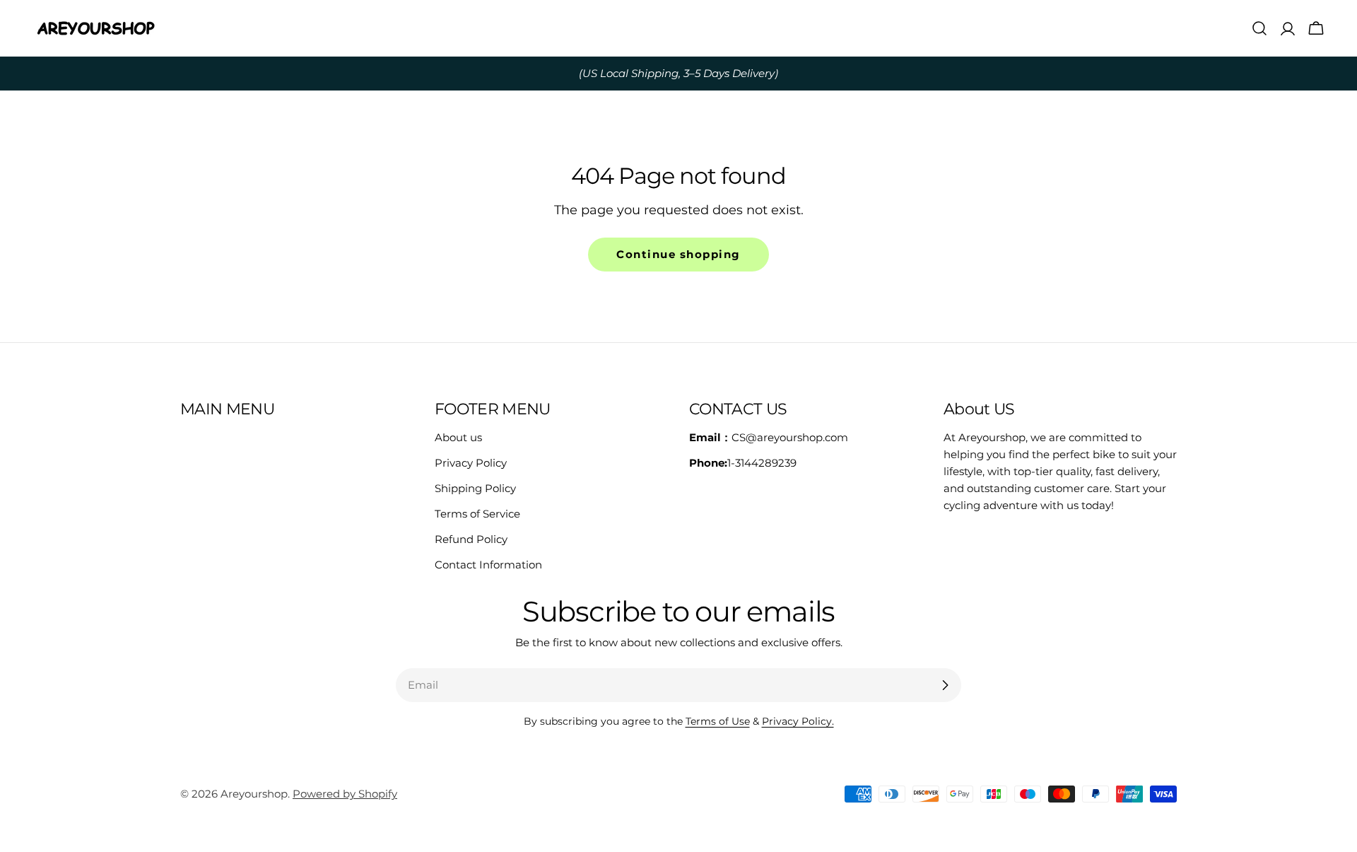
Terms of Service (477, 513)
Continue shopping (678, 254)
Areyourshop (254, 793)
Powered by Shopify (345, 793)
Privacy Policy (471, 462)
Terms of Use (718, 721)
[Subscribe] (945, 685)
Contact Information (488, 564)
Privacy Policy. (798, 721)
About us (458, 437)
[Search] (1259, 28)
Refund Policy (471, 539)
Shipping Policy (475, 488)
